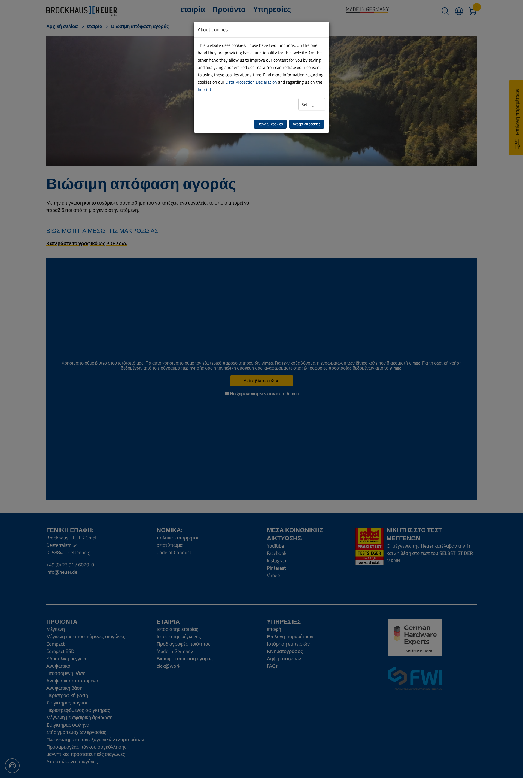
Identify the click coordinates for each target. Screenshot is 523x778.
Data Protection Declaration (251, 82)
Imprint (204, 89)
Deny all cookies (270, 124)
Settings (309, 104)
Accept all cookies (307, 124)
